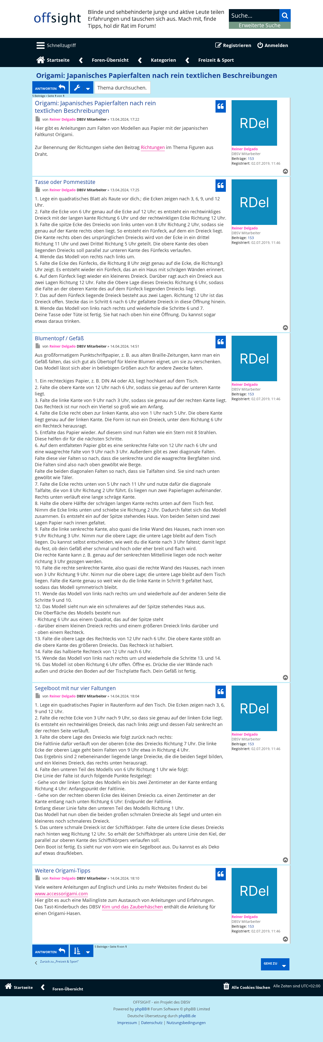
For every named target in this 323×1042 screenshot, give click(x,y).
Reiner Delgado (245, 148)
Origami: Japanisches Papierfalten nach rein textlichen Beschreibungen (156, 75)
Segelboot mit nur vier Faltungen (75, 688)
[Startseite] (57, 19)
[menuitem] (55, 45)
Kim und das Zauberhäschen (132, 907)
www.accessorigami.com (61, 893)
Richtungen (153, 147)
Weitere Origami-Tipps (62, 870)
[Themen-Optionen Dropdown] (81, 87)
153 (251, 158)
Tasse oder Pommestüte (65, 182)
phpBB (141, 1008)
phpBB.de (187, 1015)
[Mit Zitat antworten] (221, 106)
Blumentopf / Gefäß (59, 338)
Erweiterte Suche (260, 25)
